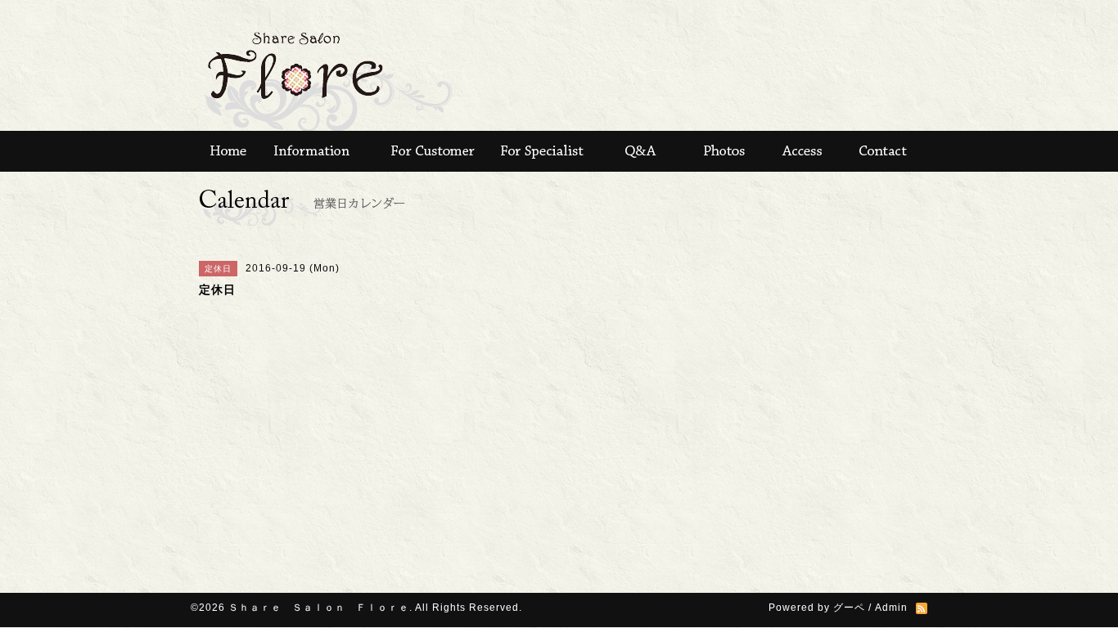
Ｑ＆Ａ (637, 151)
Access (804, 151)
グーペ (849, 607)
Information (313, 151)
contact (886, 151)
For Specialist (543, 151)
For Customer (432, 151)
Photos (723, 151)
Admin (891, 607)
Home (223, 151)
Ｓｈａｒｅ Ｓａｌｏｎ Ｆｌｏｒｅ (318, 607)
